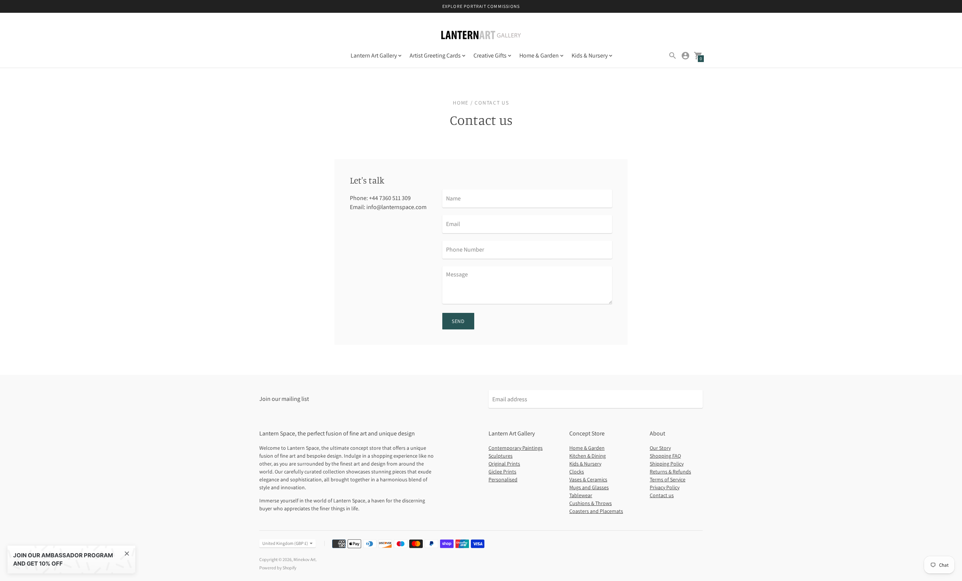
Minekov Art (304, 559)
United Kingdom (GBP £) (285, 543)
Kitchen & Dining (587, 455)
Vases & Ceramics (588, 479)
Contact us (662, 495)
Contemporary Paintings (516, 447)
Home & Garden (587, 447)
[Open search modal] (672, 55)
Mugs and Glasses (589, 487)
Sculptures (501, 455)
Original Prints (504, 463)
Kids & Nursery (585, 463)
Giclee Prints (502, 471)
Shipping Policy (667, 463)
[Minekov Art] (481, 35)
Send (458, 321)
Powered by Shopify (277, 567)
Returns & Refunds (670, 471)
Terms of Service (667, 479)
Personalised (503, 479)
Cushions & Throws (590, 503)
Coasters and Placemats (596, 511)
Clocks (576, 471)
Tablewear (580, 495)
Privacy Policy (664, 487)
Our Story (660, 447)
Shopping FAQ (665, 455)
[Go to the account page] (685, 55)
